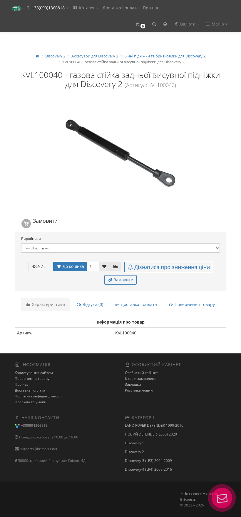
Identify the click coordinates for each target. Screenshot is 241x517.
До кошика (72, 266)
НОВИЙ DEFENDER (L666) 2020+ (152, 434)
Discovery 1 (134, 443)
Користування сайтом (34, 372)
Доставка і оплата (121, 8)
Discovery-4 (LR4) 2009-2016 (148, 469)
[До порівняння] (115, 266)
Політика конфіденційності (38, 396)
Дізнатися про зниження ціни (172, 267)
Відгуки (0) (92, 304)
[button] (140, 24)
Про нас (151, 8)
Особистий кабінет (141, 372)
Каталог (87, 8)
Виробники (31, 238)
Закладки (133, 384)
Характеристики (48, 304)
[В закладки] (104, 266)
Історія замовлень (140, 378)
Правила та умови (30, 401)
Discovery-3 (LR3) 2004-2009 (148, 460)
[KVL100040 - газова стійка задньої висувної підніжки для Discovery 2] (120, 153)
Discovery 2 (134, 451)
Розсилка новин (139, 390)
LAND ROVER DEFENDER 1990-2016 (154, 425)
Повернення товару (194, 304)
